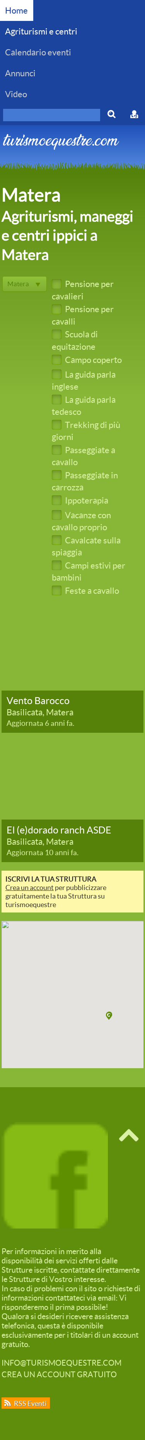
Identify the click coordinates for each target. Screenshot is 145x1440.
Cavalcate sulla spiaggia (86, 546)
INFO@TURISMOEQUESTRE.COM (61, 1362)
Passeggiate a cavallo (83, 456)
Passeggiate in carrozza (85, 481)
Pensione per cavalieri (83, 289)
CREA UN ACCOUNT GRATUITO (59, 1374)
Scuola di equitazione (75, 340)
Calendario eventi (38, 52)
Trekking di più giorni (86, 430)
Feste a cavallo (91, 590)
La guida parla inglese (84, 380)
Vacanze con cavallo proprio (81, 521)
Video (16, 94)
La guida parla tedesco (84, 405)
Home (16, 10)
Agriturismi (41, 31)
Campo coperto (92, 359)
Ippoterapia (85, 500)
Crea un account (29, 887)
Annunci (20, 73)
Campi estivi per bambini (88, 571)
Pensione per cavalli (83, 315)
